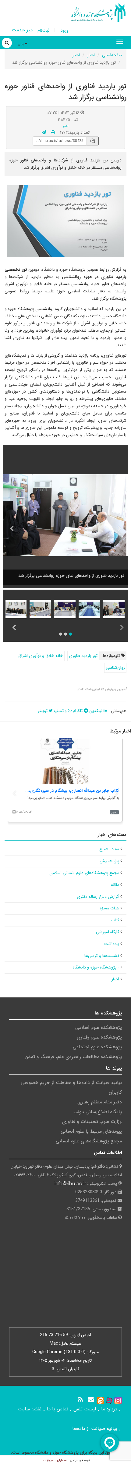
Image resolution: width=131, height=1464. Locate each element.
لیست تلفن (84, 1409)
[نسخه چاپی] (53, 132)
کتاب (115, 920)
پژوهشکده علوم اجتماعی (97, 1047)
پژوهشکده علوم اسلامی (98, 1027)
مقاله (115, 884)
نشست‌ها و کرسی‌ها (101, 955)
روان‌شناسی (115, 667)
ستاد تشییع (109, 849)
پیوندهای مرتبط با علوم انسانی (91, 1131)
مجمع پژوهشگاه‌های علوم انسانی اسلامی (84, 873)
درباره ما (109, 1409)
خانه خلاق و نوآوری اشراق (40, 655)
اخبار (91, 55)
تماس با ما (57, 1409)
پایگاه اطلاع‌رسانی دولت (97, 1112)
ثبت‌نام (43, 30)
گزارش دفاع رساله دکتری (98, 896)
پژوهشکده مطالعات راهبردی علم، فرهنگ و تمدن (73, 1056)
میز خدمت (22, 30)
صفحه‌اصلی (112, 55)
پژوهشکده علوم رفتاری (99, 1037)
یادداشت (111, 943)
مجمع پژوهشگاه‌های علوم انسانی (89, 1141)
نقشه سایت (29, 1409)
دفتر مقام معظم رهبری (99, 1102)
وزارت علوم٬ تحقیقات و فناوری (92, 1121)
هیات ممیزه (109, 908)
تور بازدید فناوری (83, 655)
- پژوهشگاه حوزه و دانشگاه (96, 967)
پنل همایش (109, 861)
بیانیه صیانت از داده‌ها (94, 1428)
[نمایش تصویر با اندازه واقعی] (66, 221)
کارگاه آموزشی (107, 932)
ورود (65, 30)
